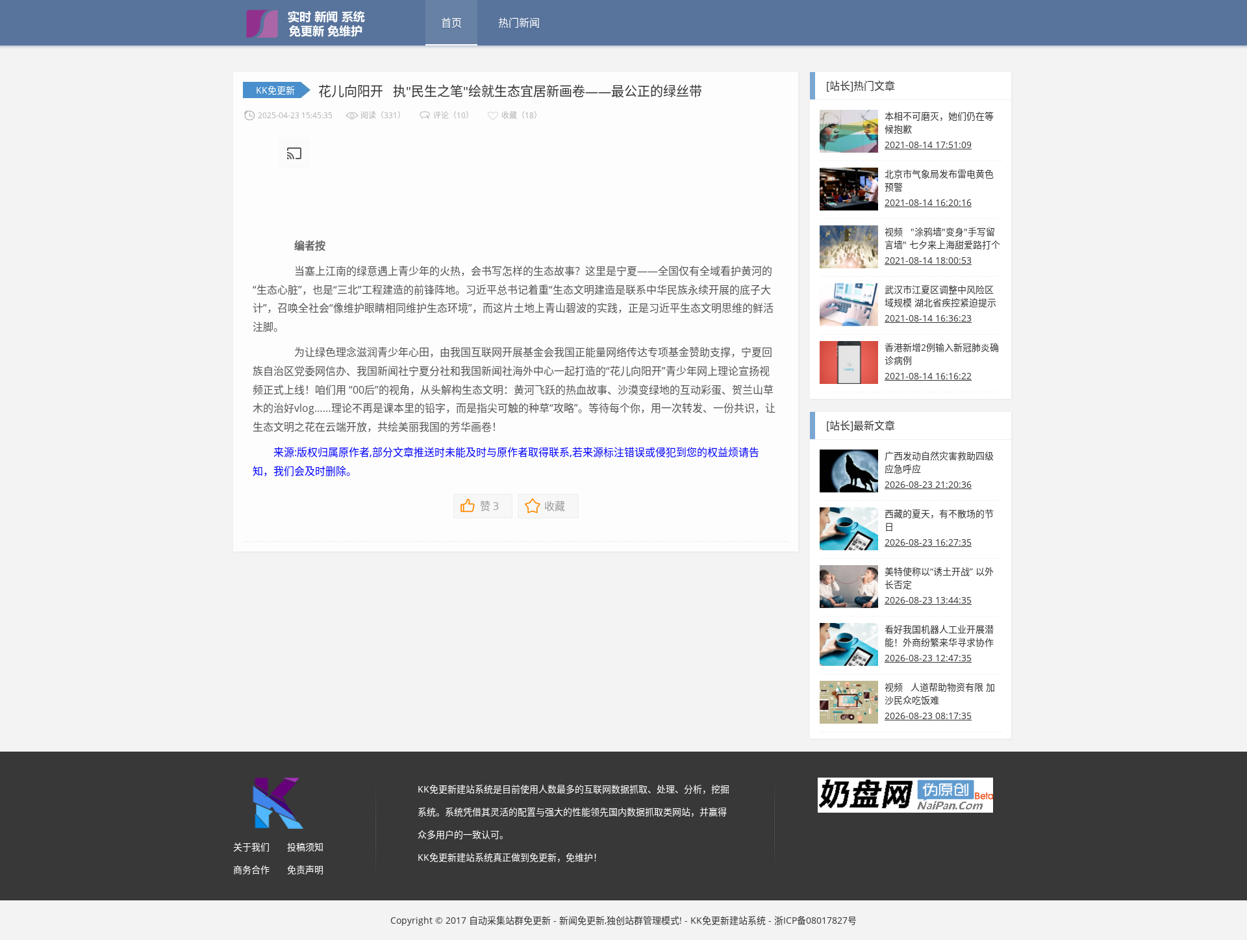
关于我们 (251, 847)
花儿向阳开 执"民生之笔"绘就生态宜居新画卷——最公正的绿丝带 (510, 91)
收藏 (554, 506)
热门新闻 (519, 23)
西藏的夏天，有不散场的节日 (939, 520)
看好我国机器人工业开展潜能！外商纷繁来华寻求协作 (939, 635)
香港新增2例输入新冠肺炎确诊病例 (942, 353)
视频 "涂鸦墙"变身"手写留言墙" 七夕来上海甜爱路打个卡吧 (942, 238)
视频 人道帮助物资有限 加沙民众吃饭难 (940, 693)
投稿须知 (305, 847)
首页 (451, 23)
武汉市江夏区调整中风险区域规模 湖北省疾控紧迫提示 (940, 296)
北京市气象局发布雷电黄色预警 (939, 180)
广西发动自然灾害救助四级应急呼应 (939, 462)
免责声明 (305, 869)
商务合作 (251, 869)
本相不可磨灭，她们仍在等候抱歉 (939, 122)
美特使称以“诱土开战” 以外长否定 (939, 578)
